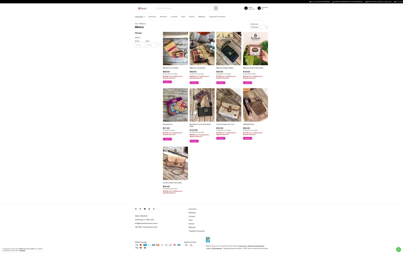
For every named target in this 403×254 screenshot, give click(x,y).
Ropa (183, 17)
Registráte (252, 9)
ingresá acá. (243, 246)
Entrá (250, 7)
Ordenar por (254, 24)
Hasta (147, 41)
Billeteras (201, 17)
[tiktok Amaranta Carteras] (149, 209)
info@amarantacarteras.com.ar (146, 223)
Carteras (174, 17)
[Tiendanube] (214, 249)
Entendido (22, 250)
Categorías (139, 17)
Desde (137, 41)
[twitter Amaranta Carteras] (154, 209)
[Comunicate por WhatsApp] (398, 249)
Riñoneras (163, 17)
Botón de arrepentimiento (256, 246)
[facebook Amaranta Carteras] (140, 209)
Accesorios (152, 17)
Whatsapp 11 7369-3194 (144, 220)
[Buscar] (216, 8)
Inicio (136, 24)
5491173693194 (141, 216)
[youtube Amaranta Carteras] (145, 209)
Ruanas (192, 17)
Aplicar (158, 45)
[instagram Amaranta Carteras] (136, 209)
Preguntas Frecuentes (217, 17)
